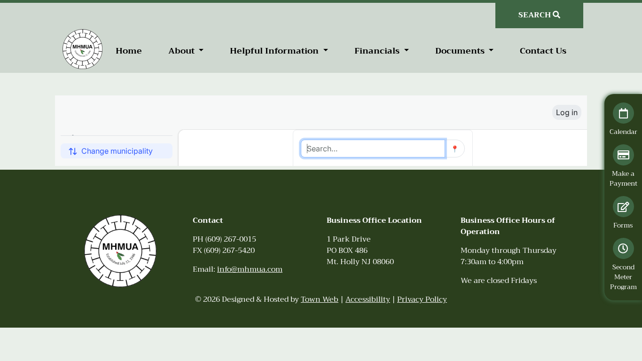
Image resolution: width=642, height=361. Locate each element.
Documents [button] (461, 50)
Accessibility (367, 299)
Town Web (319, 299)
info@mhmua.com (249, 269)
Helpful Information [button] (275, 50)
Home (129, 50)
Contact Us (543, 50)
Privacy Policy (422, 299)
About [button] (182, 50)
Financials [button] (378, 50)
